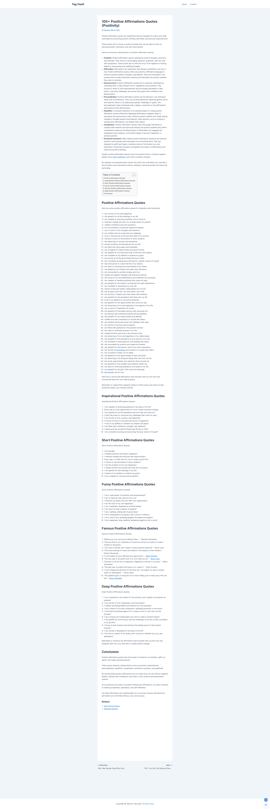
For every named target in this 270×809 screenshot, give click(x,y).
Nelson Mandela (115, 578)
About (184, 4)
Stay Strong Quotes (112, 706)
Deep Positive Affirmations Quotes (117, 191)
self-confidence (119, 157)
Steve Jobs (155, 559)
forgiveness (121, 350)
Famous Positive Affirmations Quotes (118, 188)
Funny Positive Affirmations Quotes (118, 186)
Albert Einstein (151, 556)
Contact (193, 4)
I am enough (109, 372)
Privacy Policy (148, 804)
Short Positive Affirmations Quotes (117, 183)
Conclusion (108, 193)
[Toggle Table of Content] (132, 175)
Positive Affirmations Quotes (114, 178)
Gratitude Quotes (111, 709)
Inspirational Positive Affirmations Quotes (120, 181)
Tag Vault (78, 4)
